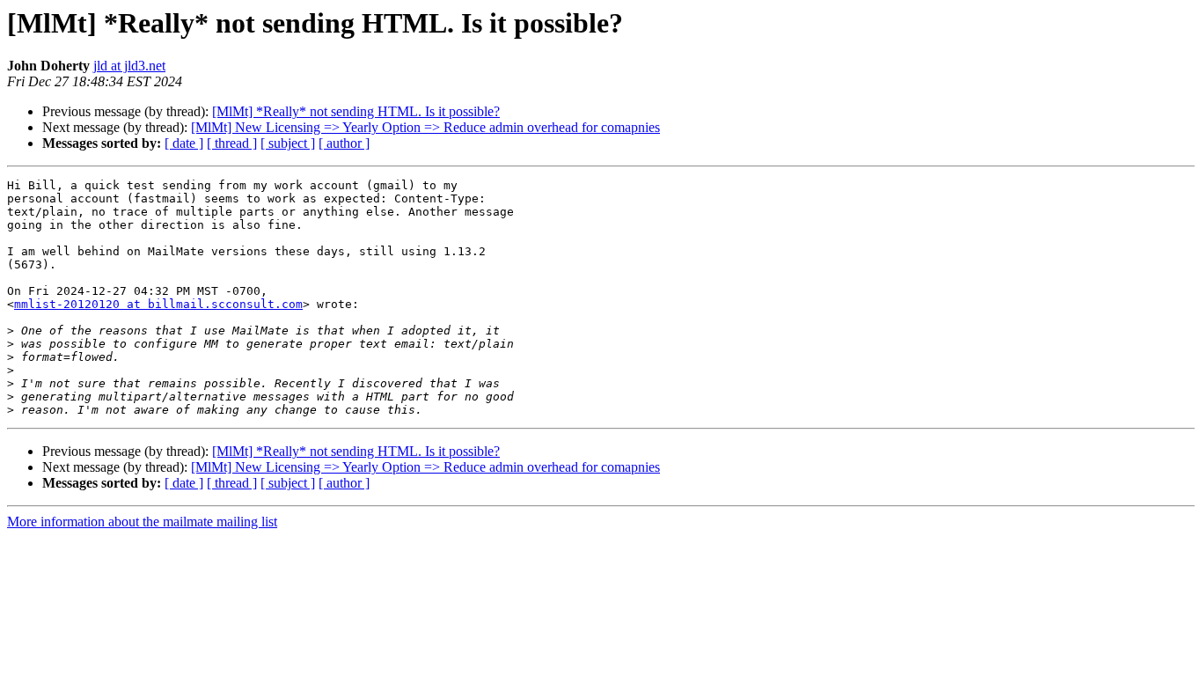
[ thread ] (232, 143)
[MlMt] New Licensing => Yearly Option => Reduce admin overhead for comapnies (425, 127)
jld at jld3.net (129, 65)
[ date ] (184, 143)
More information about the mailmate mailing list (142, 521)
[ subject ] (287, 143)
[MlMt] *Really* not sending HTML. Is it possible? (356, 111)
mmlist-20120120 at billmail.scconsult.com (158, 304)
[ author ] (344, 143)
